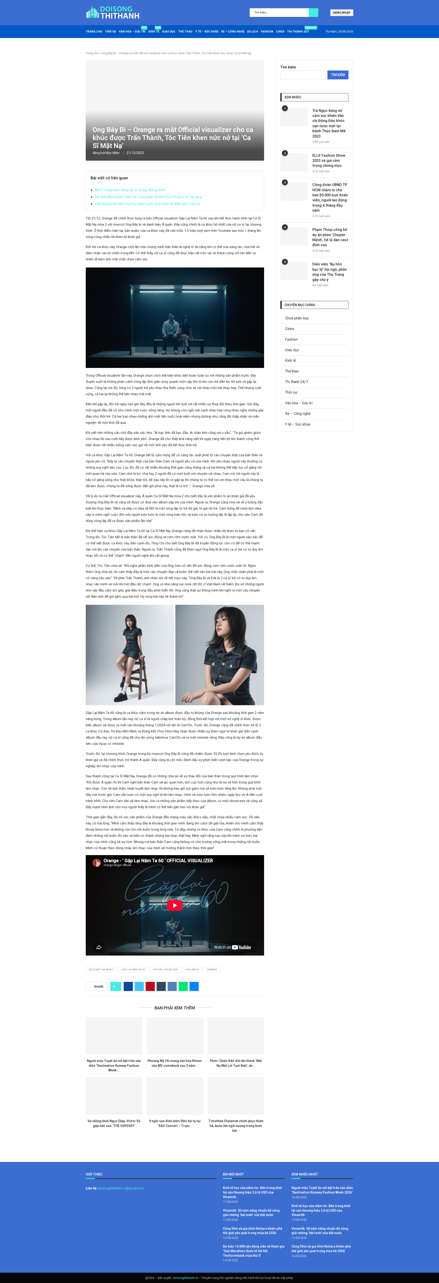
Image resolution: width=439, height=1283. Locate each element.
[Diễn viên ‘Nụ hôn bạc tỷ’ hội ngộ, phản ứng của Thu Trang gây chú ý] (294, 271)
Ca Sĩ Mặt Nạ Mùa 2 (101, 969)
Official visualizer (165, 969)
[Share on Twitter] (139, 986)
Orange (212, 969)
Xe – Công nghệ (232, 31)
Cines (280, 31)
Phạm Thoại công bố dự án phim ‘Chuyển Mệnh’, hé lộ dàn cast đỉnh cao (330, 237)
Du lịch (252, 31)
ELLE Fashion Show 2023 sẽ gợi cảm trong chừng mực (328, 160)
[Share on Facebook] (128, 986)
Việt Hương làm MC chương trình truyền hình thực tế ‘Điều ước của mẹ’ (148, 204)
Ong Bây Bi (192, 969)
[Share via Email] (194, 986)
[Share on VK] (172, 986)
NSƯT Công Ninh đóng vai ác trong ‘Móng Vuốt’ (130, 190)
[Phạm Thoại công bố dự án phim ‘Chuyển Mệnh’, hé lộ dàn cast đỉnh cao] (294, 236)
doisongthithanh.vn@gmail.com (121, 1188)
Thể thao (185, 31)
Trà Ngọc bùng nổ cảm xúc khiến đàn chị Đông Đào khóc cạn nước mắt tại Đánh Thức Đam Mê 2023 (329, 123)
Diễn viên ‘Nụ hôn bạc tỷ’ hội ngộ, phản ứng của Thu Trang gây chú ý (329, 272)
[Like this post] (117, 986)
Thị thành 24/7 (298, 30)
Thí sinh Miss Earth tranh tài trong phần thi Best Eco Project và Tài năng (148, 197)
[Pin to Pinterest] (150, 986)
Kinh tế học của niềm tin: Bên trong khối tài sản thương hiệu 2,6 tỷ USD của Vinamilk (252, 1192)
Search (313, 12)
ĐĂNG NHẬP (342, 12)
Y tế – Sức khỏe (206, 31)
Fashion (267, 31)
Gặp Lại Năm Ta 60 (133, 969)
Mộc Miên (113, 153)
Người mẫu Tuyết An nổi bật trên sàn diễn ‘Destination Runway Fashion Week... (114, 1065)
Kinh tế (153, 30)
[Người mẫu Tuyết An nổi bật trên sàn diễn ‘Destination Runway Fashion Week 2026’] (114, 1036)
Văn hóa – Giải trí (132, 30)
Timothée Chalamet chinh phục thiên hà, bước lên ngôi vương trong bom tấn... (235, 1125)
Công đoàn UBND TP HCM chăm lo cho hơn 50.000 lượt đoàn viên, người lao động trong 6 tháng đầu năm (330, 198)
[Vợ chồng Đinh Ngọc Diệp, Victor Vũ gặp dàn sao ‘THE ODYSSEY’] (114, 1096)
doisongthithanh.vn (185, 1278)
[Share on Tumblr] (161, 986)
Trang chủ (94, 31)
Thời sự (110, 31)
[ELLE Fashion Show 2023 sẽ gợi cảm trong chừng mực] (294, 162)
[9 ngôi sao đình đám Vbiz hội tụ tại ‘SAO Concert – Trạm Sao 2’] (175, 1096)
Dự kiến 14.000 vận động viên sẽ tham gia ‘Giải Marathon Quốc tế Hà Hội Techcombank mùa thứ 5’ (253, 1251)
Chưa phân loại (297, 318)
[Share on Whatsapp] (183, 986)
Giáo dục (169, 31)
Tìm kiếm (288, 67)
